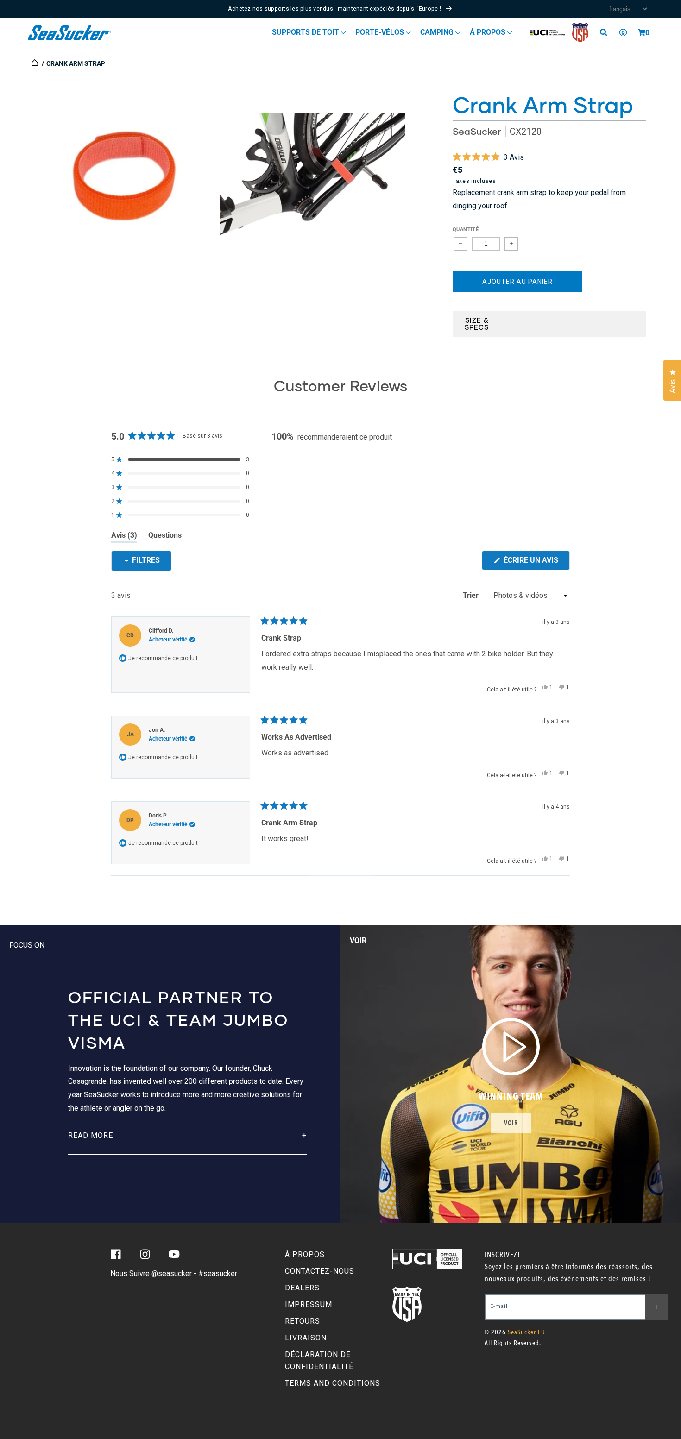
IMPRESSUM (308, 1304)
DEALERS (302, 1287)
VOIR (511, 1123)
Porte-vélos (380, 32)
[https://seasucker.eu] (35, 63)
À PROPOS (305, 1254)
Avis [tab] (124, 537)
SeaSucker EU (526, 1332)
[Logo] (70, 33)
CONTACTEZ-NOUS (319, 1271)
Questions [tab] (165, 537)
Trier (471, 595)
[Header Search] (607, 32)
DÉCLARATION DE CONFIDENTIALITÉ (319, 1360)
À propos (488, 32)
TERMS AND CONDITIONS (332, 1383)
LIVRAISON (306, 1337)
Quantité (466, 229)
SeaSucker (477, 131)
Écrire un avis (536, 562)
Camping (437, 32)
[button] (641, 32)
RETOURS (302, 1321)
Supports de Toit (306, 32)
